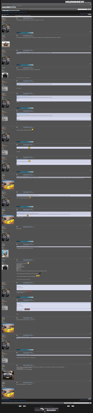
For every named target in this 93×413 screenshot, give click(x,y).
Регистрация (17, 10)
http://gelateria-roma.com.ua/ (19, 33)
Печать (90, 14)
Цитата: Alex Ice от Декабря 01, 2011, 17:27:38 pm (22, 112)
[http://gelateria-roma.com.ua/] (2, 207)
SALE (2, 12)
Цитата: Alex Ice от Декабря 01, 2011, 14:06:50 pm (22, 176)
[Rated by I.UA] (46, 412)
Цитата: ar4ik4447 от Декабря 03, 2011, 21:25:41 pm (22, 354)
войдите (14, 5)
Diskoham (3, 67)
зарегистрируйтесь (19, 5)
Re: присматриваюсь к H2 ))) (27, 35)
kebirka (3, 364)
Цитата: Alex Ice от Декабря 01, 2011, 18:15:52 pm (22, 146)
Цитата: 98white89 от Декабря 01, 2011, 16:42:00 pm (23, 83)
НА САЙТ (4, 10)
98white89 (3, 35)
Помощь (10, 10)
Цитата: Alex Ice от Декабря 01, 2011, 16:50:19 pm (22, 82)
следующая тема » (88, 13)
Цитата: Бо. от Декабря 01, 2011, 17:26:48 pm (22, 113)
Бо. (2, 80)
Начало (7, 10)
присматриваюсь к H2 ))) (23, 12)
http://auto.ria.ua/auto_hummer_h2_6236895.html (23, 261)
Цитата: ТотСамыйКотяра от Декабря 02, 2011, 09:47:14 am (23, 284)
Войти (14, 10)
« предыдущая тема (82, 13)
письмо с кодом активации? (10, 6)
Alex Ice (16, 12)
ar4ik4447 (3, 174)
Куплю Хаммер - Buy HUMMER (8, 12)
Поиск (12, 10)
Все (6, 14)
